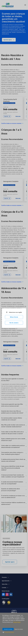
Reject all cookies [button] (19, 629)
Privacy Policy (17, 622)
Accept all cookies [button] (8, 629)
